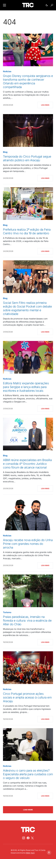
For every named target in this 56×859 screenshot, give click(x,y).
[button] (4, 5)
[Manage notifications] (49, 852)
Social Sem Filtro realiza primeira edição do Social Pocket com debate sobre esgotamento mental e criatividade (27, 308)
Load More (28, 810)
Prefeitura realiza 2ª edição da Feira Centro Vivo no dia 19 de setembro (27, 231)
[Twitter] (32, 838)
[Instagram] (23, 838)
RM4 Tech (30, 853)
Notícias (7, 71)
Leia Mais (45, 105)
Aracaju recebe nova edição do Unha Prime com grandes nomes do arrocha (28, 543)
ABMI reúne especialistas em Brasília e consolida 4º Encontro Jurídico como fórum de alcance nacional (27, 463)
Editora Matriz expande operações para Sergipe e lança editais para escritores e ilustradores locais (26, 386)
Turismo (7, 612)
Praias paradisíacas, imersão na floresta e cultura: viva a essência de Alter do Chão (27, 620)
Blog (5, 152)
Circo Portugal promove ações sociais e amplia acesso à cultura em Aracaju (27, 697)
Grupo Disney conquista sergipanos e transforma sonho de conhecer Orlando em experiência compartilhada (28, 81)
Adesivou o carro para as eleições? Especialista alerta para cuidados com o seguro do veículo (28, 774)
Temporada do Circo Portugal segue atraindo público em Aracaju (27, 158)
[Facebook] (28, 838)
